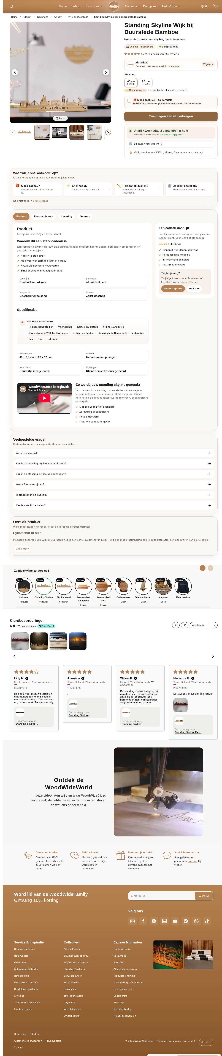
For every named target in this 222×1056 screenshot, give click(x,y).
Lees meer (22, 548)
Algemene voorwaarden (28, 1040)
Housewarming (122, 949)
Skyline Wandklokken (76, 962)
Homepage (20, 1034)
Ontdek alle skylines (26, 989)
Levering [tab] (66, 216)
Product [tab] (21, 216)
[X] (154, 921)
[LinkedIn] (164, 921)
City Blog (19, 995)
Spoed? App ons (172, 134)
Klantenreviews (23, 1009)
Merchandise (71, 982)
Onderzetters (71, 1015)
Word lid (204, 895)
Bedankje (118, 1002)
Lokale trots (120, 995)
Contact (18, 1047)
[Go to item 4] (77, 641)
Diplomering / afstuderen (128, 982)
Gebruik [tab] (85, 216)
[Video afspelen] (59, 132)
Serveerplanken (73, 975)
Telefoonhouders (73, 995)
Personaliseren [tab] (43, 216)
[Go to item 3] (58, 641)
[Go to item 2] (39, 641)
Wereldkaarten (72, 1009)
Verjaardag (119, 955)
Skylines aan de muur (76, 955)
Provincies (70, 989)
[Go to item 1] (20, 641)
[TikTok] (207, 921)
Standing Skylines (74, 969)
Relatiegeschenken (124, 1015)
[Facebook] (143, 921)
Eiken (123, 602)
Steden (75, 6)
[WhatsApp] (196, 921)
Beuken (83, 605)
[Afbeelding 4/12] (94, 132)
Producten (92, 6)
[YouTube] (175, 921)
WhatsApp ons (173, 288)
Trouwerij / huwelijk (124, 975)
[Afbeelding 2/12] (42, 132)
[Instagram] (132, 921)
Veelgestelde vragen (26, 982)
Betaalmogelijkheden (26, 969)
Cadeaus (131, 6)
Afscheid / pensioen (125, 969)
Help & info (170, 6)
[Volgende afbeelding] (106, 72)
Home (63, 6)
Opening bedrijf (122, 1009)
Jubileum (118, 962)
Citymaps (69, 1002)
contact (192, 861)
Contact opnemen (24, 949)
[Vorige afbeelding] (15, 72)
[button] (132, 53)
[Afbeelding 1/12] (25, 132)
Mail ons (194, 288)
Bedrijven (150, 6)
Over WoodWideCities (27, 1002)
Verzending (20, 962)
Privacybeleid (53, 1040)
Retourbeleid (21, 975)
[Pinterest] (186, 921)
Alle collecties (72, 949)
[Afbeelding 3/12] (77, 132)
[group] (60, 72)
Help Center (21, 955)
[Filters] (184, 625)
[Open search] (176, 625)
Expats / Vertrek (122, 989)
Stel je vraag (41, 200)
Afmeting (129, 74)
